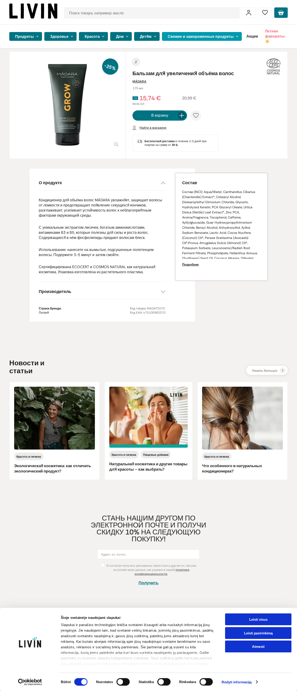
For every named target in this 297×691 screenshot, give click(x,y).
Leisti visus (258, 619)
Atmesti (258, 647)
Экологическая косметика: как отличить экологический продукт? (52, 468)
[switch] (123, 681)
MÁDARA (139, 81)
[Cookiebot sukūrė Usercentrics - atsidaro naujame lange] (30, 681)
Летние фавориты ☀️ (275, 36)
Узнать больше (264, 370)
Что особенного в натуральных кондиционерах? (232, 468)
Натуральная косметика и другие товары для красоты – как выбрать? (148, 466)
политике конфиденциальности (162, 572)
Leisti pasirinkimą (258, 633)
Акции (252, 36)
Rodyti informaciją (237, 682)
